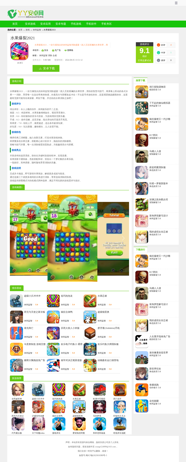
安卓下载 (49, 68)
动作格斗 (153, 388)
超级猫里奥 (103, 312)
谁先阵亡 (28, 328)
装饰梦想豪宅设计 (158, 215)
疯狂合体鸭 (67, 312)
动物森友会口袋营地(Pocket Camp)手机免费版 (108, 360)
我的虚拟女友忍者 (158, 231)
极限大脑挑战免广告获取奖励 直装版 (34, 360)
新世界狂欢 (155, 368)
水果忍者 (102, 296)
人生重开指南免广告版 (159, 336)
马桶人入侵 (155, 151)
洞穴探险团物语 (157, 87)
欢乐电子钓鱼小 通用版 (71, 344)
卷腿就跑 (154, 385)
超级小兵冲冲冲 (32, 296)
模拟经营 (153, 90)
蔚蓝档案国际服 (157, 167)
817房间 (153, 135)
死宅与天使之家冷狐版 (34, 312)
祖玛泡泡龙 (67, 296)
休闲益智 (37, 30)
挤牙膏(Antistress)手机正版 (109, 328)
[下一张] (99, 238)
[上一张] (39, 238)
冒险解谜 (153, 138)
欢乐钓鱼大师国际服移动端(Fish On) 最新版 (108, 344)
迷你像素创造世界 (158, 352)
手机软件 (91, 23)
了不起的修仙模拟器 (159, 103)
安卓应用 (45, 23)
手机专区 (106, 23)
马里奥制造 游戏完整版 (35, 344)
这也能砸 (154, 401)
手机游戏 (76, 23)
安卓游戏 (30, 23)
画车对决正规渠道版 (71, 360)
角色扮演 (153, 170)
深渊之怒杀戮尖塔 (158, 199)
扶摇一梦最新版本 (158, 183)
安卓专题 (61, 23)
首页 (15, 23)
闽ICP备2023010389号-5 (96, 455)
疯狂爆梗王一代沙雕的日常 (159, 119)
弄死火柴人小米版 (70, 328)
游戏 (28, 30)
